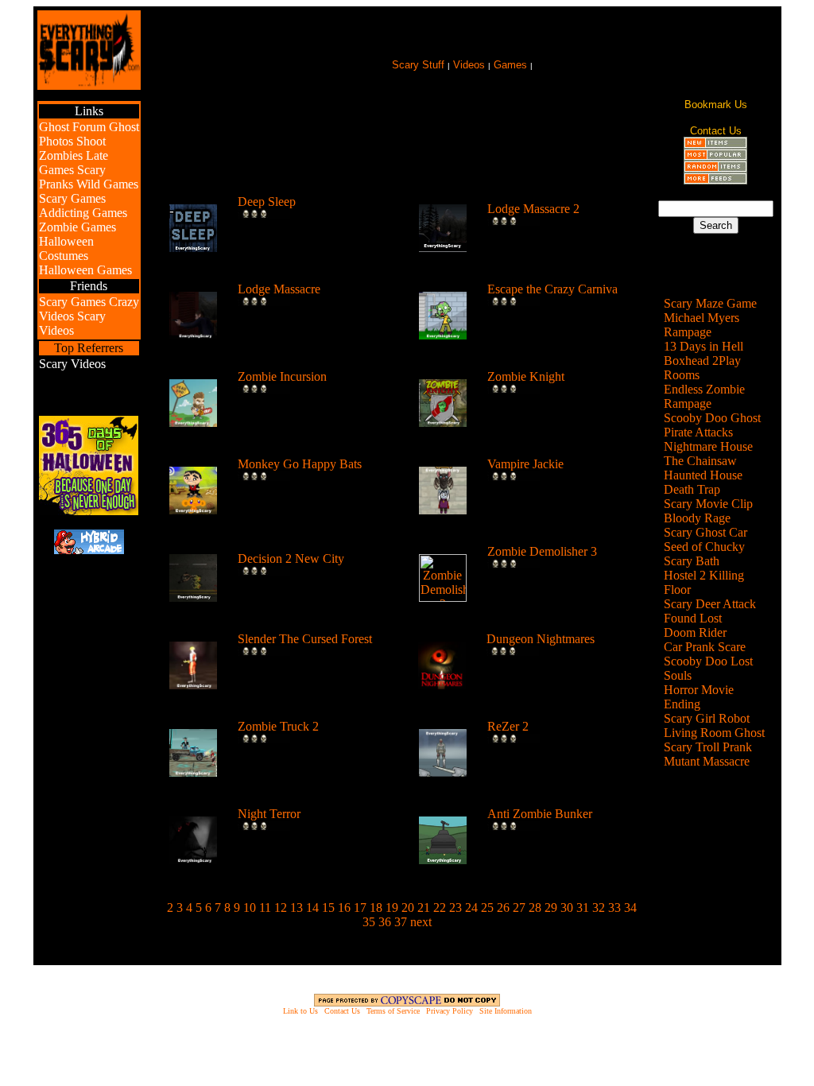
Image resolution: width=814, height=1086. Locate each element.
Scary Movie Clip (708, 503)
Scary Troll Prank (708, 747)
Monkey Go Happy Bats (300, 464)
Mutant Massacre (707, 761)
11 (265, 907)
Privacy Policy (449, 1010)
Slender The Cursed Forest (305, 639)
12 (280, 907)
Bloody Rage (697, 518)
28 (535, 907)
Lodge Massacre (279, 289)
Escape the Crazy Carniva (552, 289)
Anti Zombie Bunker (539, 813)
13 (296, 907)
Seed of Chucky (704, 546)
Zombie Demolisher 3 (542, 551)
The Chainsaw (700, 460)
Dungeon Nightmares (540, 639)
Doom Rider (695, 632)
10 (249, 907)
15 (328, 907)
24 (471, 907)
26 (503, 907)
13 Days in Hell (703, 346)
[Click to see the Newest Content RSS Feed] (715, 144)
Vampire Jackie (525, 464)
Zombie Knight (525, 376)
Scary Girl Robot (707, 718)
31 (582, 907)
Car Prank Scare (705, 647)
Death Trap (692, 489)
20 (407, 907)
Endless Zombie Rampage (704, 396)
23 (455, 907)
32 (598, 907)
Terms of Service (393, 1010)
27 (519, 907)
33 (614, 907)
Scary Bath (691, 561)
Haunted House (703, 475)
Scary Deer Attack (710, 604)
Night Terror (269, 813)
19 (392, 907)
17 (360, 907)
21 (423, 907)
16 (344, 907)
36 (384, 922)
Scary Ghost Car (705, 532)
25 (487, 907)
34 (630, 907)
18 (376, 907)
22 (439, 907)
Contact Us (342, 1010)
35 (368, 922)
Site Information (505, 1010)
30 (566, 907)
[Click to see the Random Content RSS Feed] (715, 168)
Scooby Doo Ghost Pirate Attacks (712, 425)
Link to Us (300, 1010)
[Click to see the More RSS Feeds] (715, 180)
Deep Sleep (267, 201)
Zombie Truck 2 (278, 726)
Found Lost (693, 618)
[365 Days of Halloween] (88, 511)
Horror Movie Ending (699, 697)
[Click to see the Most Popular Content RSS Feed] (715, 156)
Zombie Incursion (282, 376)
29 (551, 907)
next (421, 922)
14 (312, 907)
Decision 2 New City (291, 558)
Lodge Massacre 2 (533, 208)
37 (400, 922)
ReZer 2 (508, 726)
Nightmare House (708, 446)
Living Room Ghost (714, 732)
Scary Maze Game (710, 303)
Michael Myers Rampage (701, 325)
